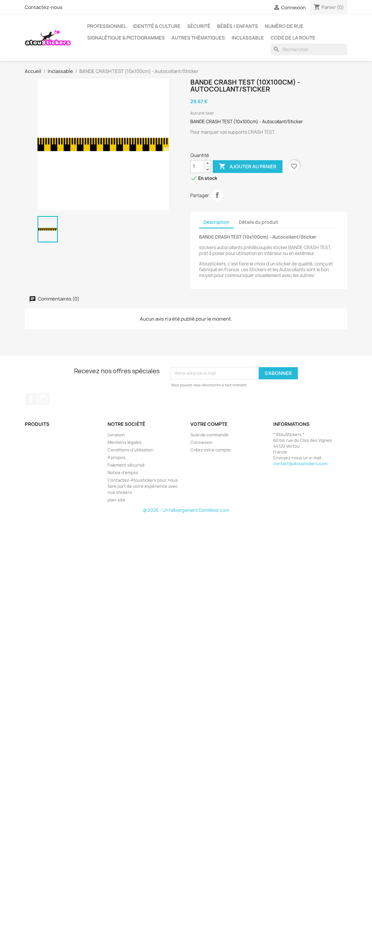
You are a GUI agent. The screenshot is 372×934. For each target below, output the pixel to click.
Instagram (44, 399)
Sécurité (198, 26)
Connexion (201, 442)
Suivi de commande (209, 434)
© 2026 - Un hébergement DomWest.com (186, 510)
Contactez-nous (43, 7)
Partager (217, 195)
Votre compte (209, 424)
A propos (117, 457)
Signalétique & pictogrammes (126, 38)
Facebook (31, 399)
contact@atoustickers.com (300, 463)
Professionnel (106, 26)
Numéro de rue (284, 26)
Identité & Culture (156, 26)
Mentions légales (125, 442)
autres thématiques (198, 38)
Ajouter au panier (247, 166)
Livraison (116, 434)
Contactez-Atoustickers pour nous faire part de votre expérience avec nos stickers (143, 486)
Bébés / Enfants (237, 26)
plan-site (116, 500)
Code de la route (293, 38)
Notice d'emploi (123, 472)
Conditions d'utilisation (130, 450)
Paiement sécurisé (126, 465)
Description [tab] (216, 222)
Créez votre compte (210, 450)
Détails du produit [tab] (258, 222)
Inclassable (248, 38)
